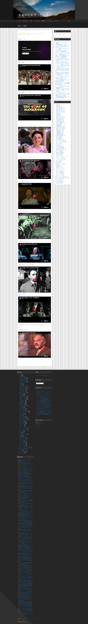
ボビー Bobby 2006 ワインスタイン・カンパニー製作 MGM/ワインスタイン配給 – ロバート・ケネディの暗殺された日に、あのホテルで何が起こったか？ (25, 551)
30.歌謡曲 (57, 166)
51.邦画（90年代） (59, 120)
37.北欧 (57, 145)
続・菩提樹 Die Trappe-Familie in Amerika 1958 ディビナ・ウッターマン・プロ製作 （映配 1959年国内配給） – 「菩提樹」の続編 (25, 534)
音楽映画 (48, 413)
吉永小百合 (40, 403)
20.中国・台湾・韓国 (59, 148)
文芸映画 (45, 407)
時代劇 (39, 408)
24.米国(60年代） (59, 130)
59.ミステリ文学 (58, 182)
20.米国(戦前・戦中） (59, 126)
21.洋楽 (57, 163)
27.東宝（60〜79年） (59, 112)
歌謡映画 (43, 408)
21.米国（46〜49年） (59, 127)
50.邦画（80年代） (59, 119)
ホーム (19, 20)
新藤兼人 (49, 407)
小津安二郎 (38, 404)
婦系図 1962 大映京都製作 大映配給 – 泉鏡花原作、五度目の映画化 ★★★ (25, 546)
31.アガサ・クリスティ (60, 158)
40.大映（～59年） (59, 116)
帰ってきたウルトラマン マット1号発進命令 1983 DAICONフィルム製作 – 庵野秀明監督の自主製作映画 (62, 83)
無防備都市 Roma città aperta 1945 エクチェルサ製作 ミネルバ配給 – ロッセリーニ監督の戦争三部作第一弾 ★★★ (25, 595)
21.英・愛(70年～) (59, 139)
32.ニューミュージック (60, 168)
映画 (31, 20)
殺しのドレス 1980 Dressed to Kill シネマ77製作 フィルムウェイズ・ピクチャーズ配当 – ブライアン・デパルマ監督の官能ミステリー (25, 573)
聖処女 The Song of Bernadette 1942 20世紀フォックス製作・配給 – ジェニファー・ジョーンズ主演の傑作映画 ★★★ (25, 566)
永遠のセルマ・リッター (35, 15)
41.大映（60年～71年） (60, 117)
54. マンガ (57, 179)
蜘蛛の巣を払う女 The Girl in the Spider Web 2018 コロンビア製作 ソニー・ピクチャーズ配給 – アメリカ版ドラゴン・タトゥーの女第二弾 (62, 90)
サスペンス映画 (45, 393)
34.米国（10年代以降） (60, 135)
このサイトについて (25, 20)
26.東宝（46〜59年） (59, 111)
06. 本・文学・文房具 (58, 178)
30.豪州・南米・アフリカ (60, 149)
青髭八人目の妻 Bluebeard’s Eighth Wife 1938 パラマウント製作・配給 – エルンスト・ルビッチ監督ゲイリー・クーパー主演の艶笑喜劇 (25, 599)
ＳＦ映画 (44, 414)
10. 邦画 (57, 105)
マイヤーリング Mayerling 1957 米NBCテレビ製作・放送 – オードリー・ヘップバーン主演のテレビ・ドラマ (62, 66)
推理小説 (41, 407)
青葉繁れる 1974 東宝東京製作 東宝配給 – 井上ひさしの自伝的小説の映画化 (25, 548)
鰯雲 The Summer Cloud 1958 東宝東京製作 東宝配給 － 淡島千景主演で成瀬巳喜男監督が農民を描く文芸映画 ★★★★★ (25, 602)
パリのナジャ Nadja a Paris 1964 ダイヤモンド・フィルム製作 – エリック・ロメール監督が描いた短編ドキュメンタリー (62, 77)
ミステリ (41, 397)
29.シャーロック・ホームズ (60, 156)
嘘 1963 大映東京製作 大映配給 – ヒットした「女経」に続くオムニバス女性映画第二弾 (25, 530)
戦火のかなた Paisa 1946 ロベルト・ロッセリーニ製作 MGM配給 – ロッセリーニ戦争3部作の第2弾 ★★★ (62, 80)
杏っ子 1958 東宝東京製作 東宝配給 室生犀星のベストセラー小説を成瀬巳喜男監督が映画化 (25, 609)
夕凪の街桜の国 (21, 181)
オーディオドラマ (37, 20)
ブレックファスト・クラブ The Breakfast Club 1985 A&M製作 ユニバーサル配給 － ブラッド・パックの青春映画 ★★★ (25, 589)
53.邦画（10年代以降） (60, 122)
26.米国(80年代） (59, 132)
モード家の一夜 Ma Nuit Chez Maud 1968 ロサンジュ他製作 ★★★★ (61, 51)
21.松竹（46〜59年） (59, 108)
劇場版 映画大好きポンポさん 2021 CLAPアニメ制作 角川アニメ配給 (61, 45)
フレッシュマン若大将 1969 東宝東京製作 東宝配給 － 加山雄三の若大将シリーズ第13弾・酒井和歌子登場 (25, 563)
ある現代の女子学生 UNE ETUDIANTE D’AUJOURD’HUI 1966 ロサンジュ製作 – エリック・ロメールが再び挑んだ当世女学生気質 (62, 70)
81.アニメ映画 (58, 123)
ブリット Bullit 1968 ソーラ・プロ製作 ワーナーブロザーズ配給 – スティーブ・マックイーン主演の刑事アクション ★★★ (25, 613)
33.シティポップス (59, 169)
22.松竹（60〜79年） (59, 109)
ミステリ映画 (43, 399)
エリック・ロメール (45, 391)
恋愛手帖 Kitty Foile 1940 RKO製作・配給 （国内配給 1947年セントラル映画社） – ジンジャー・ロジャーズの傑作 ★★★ (25, 524)
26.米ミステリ (58, 154)
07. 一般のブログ (58, 183)
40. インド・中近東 (59, 150)
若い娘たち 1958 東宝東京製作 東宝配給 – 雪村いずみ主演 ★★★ (25, 586)
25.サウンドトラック (59, 174)
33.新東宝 (57, 114)
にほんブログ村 (39, 427)
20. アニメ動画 (58, 160)
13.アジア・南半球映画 (59, 147)
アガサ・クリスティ (41, 390)
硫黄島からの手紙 (22, 294)
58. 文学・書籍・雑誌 (59, 181)
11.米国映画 (57, 124)
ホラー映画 (44, 396)
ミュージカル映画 (43, 399)
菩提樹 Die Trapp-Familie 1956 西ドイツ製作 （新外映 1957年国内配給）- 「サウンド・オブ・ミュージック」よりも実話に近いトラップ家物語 (25, 538)
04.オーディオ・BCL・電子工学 (60, 176)
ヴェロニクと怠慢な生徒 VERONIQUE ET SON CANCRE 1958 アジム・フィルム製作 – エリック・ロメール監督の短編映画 (25, 521)
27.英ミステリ (58, 155)
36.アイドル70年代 (59, 172)
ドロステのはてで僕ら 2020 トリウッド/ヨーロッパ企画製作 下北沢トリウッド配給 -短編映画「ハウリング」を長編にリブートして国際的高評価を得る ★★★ (62, 94)
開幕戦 (57, 43)
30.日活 (57, 113)
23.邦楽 (57, 165)
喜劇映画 (44, 403)
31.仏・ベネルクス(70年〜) (60, 141)
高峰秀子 (39, 414)
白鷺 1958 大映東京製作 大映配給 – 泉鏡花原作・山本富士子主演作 (62, 98)
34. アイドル (58, 170)
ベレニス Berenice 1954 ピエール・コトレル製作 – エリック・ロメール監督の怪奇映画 (25, 560)
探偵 (37, 407)
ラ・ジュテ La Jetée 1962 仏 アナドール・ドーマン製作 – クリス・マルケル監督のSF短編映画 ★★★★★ (62, 86)
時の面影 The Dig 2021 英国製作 (61, 42)
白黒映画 (44, 410)
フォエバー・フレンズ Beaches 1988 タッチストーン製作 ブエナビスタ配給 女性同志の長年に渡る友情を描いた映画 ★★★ (25, 583)
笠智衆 (47, 410)
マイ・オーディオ (49, 20)
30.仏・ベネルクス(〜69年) (60, 140)
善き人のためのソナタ (22, 241)
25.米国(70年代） (59, 131)
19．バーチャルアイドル (60, 159)
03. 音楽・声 (57, 161)
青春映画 (42, 413)
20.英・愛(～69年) (59, 138)
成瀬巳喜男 (43, 406)
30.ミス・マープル (59, 157)
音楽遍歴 (43, 20)
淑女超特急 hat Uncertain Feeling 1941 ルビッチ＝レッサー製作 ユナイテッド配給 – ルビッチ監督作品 (25, 517)
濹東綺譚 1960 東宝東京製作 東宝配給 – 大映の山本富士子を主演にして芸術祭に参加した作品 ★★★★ (62, 73)
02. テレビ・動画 (58, 151)
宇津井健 (49, 403)
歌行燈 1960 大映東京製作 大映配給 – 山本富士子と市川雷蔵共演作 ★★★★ (25, 558)
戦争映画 (48, 406)
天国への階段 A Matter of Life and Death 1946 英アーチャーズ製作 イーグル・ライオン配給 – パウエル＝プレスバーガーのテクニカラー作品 (25, 543)
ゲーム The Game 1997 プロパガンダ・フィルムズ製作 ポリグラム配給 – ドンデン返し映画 (25, 527)
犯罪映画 (39, 410)
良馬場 (42, 411)
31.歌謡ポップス (58, 167)
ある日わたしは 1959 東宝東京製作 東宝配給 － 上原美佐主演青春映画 (25, 592)
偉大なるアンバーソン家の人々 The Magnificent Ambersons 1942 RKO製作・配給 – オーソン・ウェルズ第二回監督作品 (25, 569)
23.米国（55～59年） (59, 129)
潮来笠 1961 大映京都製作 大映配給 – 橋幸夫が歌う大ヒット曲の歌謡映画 (62, 56)
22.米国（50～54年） (59, 128)
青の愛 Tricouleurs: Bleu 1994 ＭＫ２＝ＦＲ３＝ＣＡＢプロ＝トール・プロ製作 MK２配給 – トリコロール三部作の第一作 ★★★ (25, 578)
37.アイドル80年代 (59, 173)
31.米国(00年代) (58, 134)
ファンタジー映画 (41, 394)
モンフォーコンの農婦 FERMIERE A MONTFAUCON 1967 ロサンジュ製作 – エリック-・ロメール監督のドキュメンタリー (62, 63)
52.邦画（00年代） (59, 121)
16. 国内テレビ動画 (59, 152)
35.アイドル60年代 (59, 171)
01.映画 (56, 104)
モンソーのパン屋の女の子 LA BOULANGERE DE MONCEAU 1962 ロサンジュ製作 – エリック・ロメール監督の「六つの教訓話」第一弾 (62, 59)
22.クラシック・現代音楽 (60, 164)
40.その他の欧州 (58, 146)
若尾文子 (47, 411)
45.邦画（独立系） (59, 118)
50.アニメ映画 (58, 136)
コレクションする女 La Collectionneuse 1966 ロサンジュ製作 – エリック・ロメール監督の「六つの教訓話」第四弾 (62, 53)
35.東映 (57, 115)
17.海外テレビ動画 (59, 153)
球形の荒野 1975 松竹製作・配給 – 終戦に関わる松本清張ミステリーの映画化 (25, 581)
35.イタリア (58, 142)
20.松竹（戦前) (58, 106)
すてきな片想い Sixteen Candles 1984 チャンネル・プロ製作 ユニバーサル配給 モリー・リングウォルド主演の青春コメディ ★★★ (25, 606)
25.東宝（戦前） (58, 110)
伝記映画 (44, 401)
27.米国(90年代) (58, 133)
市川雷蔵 (47, 404)
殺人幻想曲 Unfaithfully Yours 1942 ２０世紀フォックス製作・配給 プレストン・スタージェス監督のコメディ (25, 554)
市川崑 (42, 404)
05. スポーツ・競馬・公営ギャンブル (61, 177)
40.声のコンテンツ (59, 175)
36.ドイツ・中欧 (58, 143)
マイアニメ (56, 20)
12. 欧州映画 (58, 137)
